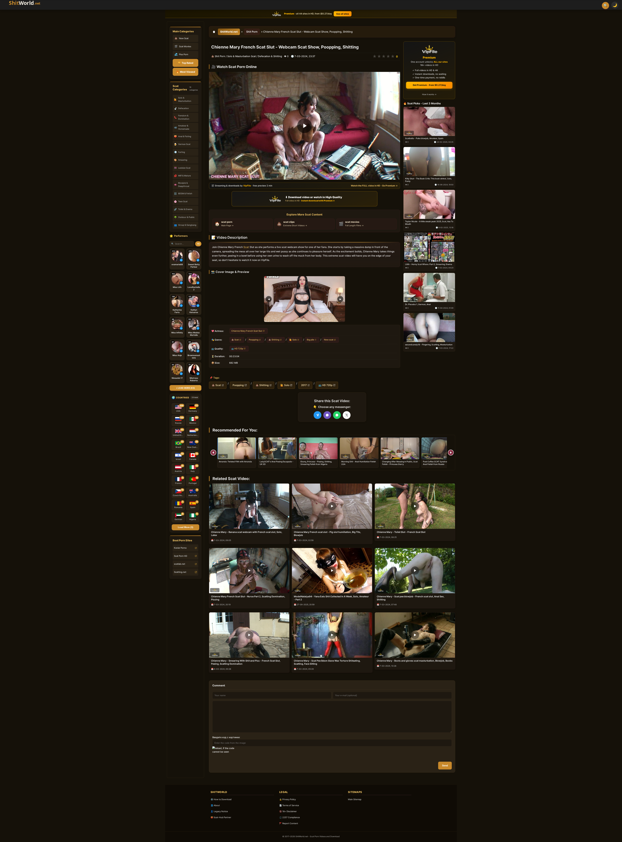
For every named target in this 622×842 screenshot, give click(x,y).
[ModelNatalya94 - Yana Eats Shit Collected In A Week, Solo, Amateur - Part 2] (332, 570)
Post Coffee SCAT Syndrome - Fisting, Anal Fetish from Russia (440, 462)
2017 (304, 385)
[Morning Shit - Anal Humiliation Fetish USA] (359, 448)
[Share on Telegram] (317, 415)
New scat (328, 339)
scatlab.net (179, 564)
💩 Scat (235, 339)
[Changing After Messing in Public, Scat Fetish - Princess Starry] (400, 448)
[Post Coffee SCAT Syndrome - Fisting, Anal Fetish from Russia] (440, 448)
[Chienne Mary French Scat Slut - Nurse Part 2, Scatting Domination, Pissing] (249, 570)
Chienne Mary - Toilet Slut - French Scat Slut (401, 532)
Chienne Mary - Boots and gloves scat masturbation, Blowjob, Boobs (415, 660)
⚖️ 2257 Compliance (289, 817)
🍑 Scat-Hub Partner (221, 817)
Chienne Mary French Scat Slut (246, 330)
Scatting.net (180, 572)
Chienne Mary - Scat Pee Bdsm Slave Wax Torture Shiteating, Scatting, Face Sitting (327, 662)
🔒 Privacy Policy (287, 799)
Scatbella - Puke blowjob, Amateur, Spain (424, 138)
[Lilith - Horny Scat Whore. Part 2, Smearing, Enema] (429, 247)
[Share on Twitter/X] (347, 415)
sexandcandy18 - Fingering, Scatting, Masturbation (428, 344)
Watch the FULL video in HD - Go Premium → (374, 185)
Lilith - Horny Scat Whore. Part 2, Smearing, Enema (428, 264)
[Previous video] (213, 452)
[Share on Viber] (327, 415)
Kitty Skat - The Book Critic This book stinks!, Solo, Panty (428, 179)
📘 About (215, 805)
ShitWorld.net (229, 31)
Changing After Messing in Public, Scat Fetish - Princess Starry (400, 462)
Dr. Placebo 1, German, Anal (418, 304)
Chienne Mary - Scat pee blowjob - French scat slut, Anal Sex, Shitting (410, 598)
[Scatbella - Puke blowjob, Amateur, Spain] (429, 121)
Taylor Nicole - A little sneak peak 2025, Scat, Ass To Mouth (429, 222)
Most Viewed (185, 71)
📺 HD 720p (237, 348)
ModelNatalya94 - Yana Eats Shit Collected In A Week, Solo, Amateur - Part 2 (331, 598)
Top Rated (185, 62)
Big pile (310, 339)
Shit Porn (252, 31)
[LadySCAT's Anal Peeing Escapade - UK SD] (277, 448)
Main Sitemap (354, 799)
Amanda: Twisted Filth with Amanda (235, 461)
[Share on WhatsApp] (337, 415)
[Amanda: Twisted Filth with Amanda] (236, 448)
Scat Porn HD (180, 556)
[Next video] (451, 452)
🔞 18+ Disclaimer (288, 811)
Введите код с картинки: (226, 737)
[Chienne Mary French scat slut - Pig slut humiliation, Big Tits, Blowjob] (332, 506)
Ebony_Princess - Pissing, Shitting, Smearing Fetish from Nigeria (316, 462)
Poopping (253, 339)
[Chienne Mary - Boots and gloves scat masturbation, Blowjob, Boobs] (415, 635)
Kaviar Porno (180, 548)
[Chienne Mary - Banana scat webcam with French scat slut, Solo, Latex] (249, 506)
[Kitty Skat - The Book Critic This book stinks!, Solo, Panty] (429, 161)
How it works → (429, 94)
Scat (246, 247)
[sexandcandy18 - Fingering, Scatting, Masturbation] (429, 327)
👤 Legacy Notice (219, 811)
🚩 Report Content (288, 823)
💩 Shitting (273, 339)
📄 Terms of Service (289, 805)
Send (445, 765)
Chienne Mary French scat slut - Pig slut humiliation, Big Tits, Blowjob (327, 533)
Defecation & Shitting (270, 56)
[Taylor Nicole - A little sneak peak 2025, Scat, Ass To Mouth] (429, 204)
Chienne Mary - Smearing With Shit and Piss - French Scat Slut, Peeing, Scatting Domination (245, 662)
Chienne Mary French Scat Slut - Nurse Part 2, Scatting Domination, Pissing (248, 598)
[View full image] (304, 299)
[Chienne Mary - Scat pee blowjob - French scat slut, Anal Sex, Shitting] (415, 570)
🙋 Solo (293, 339)
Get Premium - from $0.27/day (429, 85)
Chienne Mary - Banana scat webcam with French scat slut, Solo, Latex (246, 533)
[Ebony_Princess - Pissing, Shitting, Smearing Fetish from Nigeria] (318, 448)
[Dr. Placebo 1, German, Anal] (429, 287)
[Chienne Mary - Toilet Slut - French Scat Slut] (415, 506)
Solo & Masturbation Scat (241, 56)
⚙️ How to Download (221, 799)
